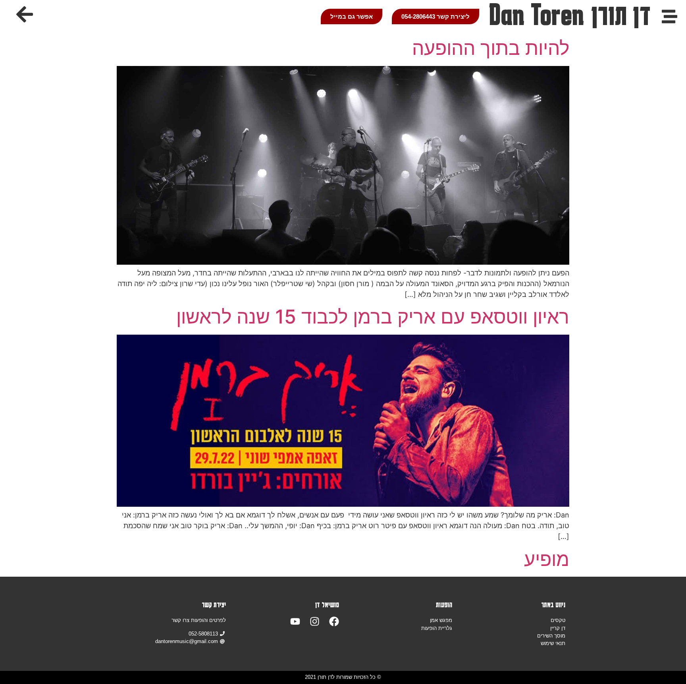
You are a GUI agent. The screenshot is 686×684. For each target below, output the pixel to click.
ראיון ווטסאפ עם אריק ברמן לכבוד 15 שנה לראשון (372, 316)
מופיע (546, 559)
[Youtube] (295, 621)
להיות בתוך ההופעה (490, 48)
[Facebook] (334, 621)
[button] (24, 14)
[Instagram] (315, 621)
